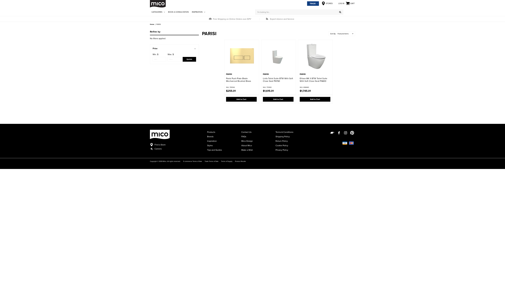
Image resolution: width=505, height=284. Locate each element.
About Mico (246, 145)
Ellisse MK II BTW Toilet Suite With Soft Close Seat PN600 (313, 79)
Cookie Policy (282, 145)
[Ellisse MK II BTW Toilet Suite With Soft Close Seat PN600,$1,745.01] (315, 56)
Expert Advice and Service (282, 18)
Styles (210, 145)
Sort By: (333, 33)
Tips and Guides (214, 149)
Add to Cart (241, 99)
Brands (210, 136)
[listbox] (346, 33)
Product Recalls (240, 161)
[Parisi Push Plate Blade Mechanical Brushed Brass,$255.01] (241, 56)
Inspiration (197, 12)
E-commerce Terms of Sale (192, 161)
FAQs (243, 136)
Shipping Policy (283, 136)
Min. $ (155, 54)
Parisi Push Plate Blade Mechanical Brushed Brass (238, 79)
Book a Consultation (178, 12)
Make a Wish (247, 149)
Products (211, 132)
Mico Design (247, 141)
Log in (341, 3)
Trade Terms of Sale (211, 161)
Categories (157, 12)
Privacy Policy (282, 149)
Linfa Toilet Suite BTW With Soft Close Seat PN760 (278, 79)
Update (189, 59)
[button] (210, 19)
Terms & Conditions (284, 132)
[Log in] (349, 12)
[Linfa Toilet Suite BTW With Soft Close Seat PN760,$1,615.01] (278, 56)
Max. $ (171, 54)
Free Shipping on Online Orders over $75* (232, 18)
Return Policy (282, 141)
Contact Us (246, 132)
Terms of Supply (226, 161)
